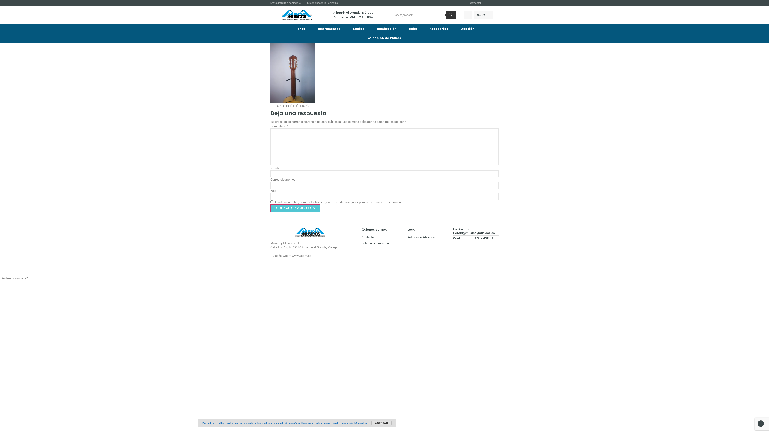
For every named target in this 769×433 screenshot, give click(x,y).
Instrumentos (329, 29)
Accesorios (439, 29)
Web (273, 191)
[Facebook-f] (487, 3)
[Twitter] (497, 3)
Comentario (279, 126)
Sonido (359, 29)
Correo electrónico (283, 179)
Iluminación (387, 29)
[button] (384, 278)
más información (358, 423)
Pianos (300, 29)
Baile (413, 29)
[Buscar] (451, 15)
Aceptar (381, 423)
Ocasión (467, 29)
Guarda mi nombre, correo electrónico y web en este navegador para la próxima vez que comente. (339, 202)
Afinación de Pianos (384, 38)
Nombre (275, 168)
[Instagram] (492, 3)
